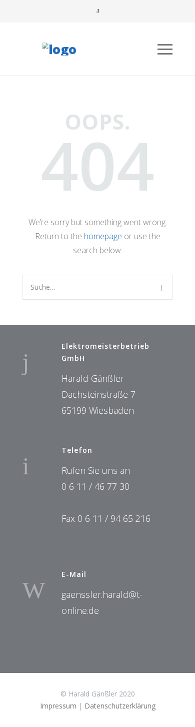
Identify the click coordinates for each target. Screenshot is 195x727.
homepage (103, 236)
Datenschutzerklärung (120, 705)
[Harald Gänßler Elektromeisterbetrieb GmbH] (89, 49)
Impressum (58, 705)
